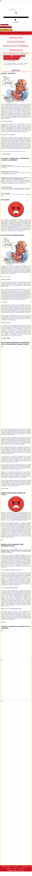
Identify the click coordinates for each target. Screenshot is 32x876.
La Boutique (25, 866)
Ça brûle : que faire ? (8, 73)
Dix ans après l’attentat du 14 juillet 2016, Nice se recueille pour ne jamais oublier (15, 343)
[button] (16, 32)
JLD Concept (21, 870)
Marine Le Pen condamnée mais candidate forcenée (12, 545)
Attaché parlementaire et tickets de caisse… (13, 493)
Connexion (16, 22)
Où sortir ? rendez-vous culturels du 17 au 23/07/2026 (16, 627)
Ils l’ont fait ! (5, 200)
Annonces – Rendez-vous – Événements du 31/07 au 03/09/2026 (15, 159)
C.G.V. (15, 868)
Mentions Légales (6, 866)
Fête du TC (16, 866)
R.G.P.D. (22, 868)
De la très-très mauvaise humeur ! (13, 235)
